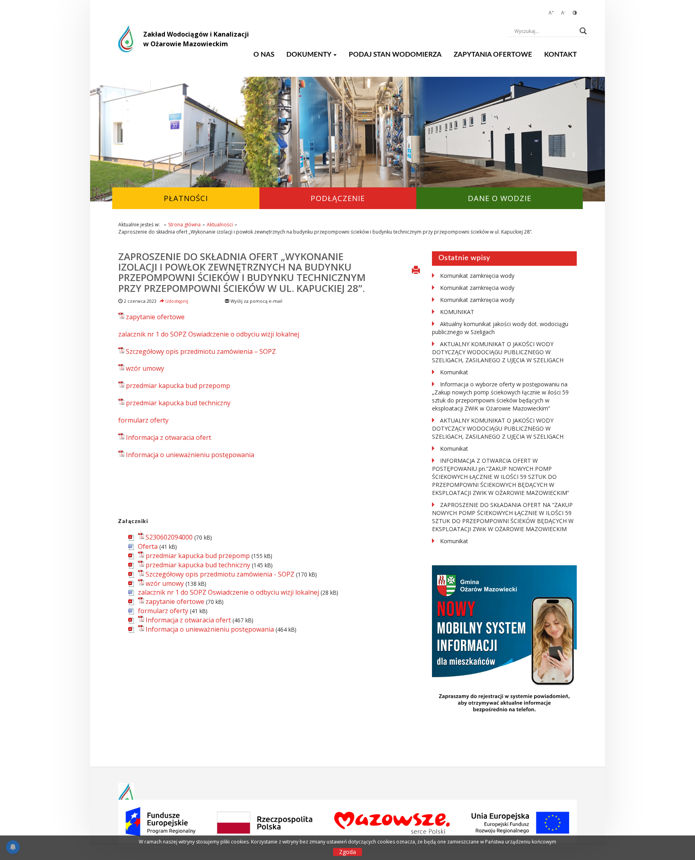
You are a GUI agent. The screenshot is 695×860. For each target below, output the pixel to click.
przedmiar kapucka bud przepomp (178, 385)
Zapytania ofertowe (493, 54)
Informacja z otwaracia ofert (168, 437)
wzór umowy (145, 368)
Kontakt (560, 54)
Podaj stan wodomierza (395, 54)
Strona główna (184, 224)
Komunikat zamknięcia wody (477, 275)
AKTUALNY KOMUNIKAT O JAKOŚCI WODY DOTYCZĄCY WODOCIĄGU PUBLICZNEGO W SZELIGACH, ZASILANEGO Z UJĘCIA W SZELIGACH (497, 352)
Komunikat (454, 372)
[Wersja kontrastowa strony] (575, 12)
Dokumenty (309, 54)
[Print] (416, 270)
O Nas (263, 54)
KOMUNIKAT (457, 312)
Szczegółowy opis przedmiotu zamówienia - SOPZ (220, 574)
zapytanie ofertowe (155, 316)
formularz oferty (143, 420)
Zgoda (347, 852)
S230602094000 (169, 537)
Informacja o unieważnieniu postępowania (190, 454)
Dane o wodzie (499, 198)
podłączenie (337, 198)
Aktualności (220, 224)
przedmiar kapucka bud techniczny (178, 402)
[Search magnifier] (583, 31)
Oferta (148, 546)
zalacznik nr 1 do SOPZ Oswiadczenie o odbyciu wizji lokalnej (208, 334)
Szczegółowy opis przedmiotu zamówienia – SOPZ (201, 351)
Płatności (186, 198)
